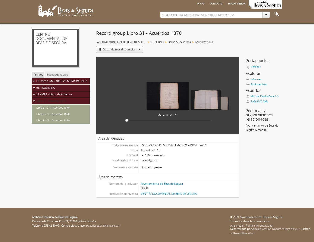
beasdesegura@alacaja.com (103, 225)
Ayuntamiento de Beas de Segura (162, 184)
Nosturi (295, 229)
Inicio (200, 3)
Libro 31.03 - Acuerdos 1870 (53, 120)
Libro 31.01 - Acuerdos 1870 (53, 107)
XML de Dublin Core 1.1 (264, 96)
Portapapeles (276, 14)
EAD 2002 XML (259, 101)
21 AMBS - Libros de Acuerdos (54, 94)
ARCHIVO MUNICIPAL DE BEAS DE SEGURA (122, 42)
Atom (251, 233)
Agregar (256, 67)
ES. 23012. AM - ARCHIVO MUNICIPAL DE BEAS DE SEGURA (71, 81)
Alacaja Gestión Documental (270, 229)
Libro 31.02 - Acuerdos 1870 (53, 114)
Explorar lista (258, 84)
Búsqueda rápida (57, 75)
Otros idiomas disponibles (119, 49)
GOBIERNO (157, 42)
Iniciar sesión (237, 3)
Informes (255, 79)
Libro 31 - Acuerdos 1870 (51, 101)
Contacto (216, 3)
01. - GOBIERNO (45, 88)
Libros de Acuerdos (179, 42)
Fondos (38, 75)
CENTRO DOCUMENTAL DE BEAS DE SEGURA (169, 194)
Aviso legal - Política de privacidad (251, 225)
